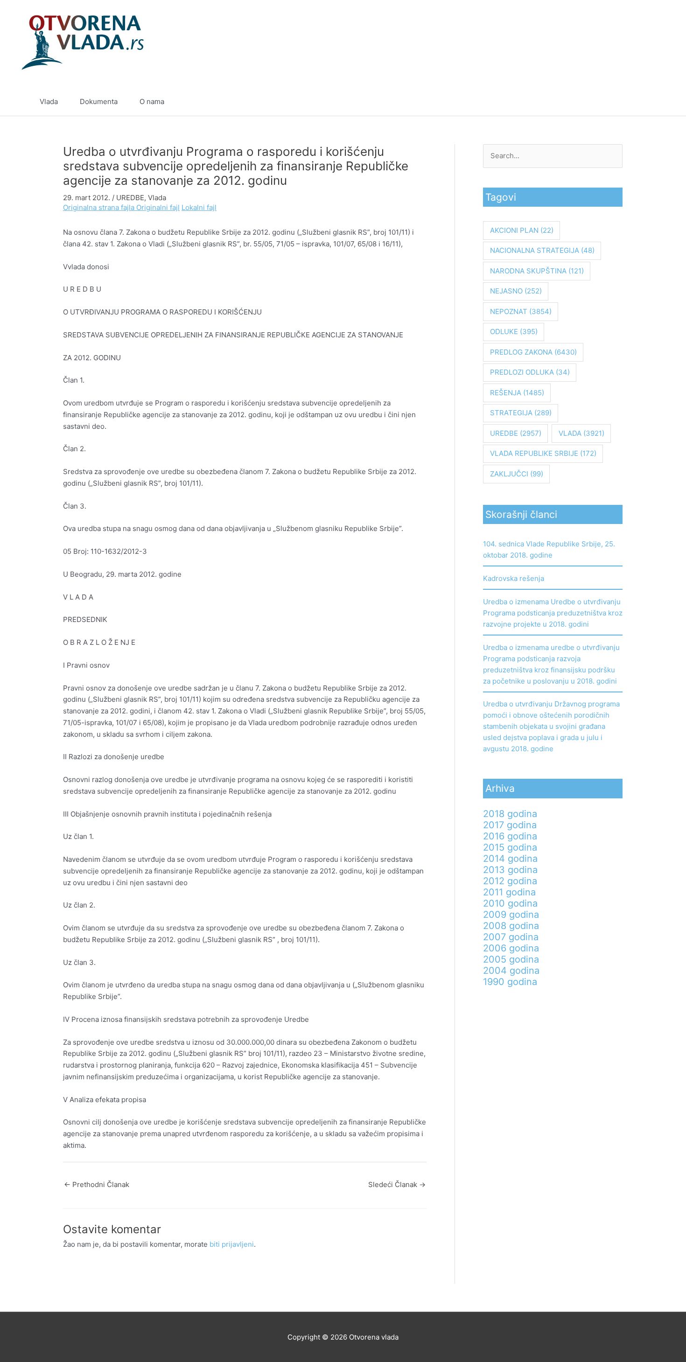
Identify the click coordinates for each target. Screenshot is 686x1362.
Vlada (49, 101)
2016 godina (510, 836)
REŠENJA (517, 392)
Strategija (521, 412)
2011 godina (509, 892)
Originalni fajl (158, 207)
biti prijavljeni (232, 1244)
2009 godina (511, 914)
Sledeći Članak (397, 1184)
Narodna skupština (537, 270)
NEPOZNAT (521, 311)
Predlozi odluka (530, 372)
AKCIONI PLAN (521, 230)
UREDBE (130, 197)
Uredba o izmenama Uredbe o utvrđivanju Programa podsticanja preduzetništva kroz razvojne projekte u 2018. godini (553, 613)
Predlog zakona (533, 352)
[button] (642, 102)
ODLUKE (514, 331)
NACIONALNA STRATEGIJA (542, 250)
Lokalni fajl (199, 207)
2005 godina (511, 959)
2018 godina (510, 813)
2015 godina (510, 847)
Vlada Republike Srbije (543, 453)
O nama (152, 101)
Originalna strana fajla (99, 207)
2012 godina (510, 881)
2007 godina (511, 937)
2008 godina (511, 925)
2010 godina (510, 903)
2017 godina (510, 825)
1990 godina (510, 981)
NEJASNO (516, 290)
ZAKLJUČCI (516, 473)
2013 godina (510, 869)
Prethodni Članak (96, 1184)
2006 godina (511, 948)
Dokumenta (99, 101)
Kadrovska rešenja (513, 578)
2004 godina (511, 970)
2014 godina (510, 858)
